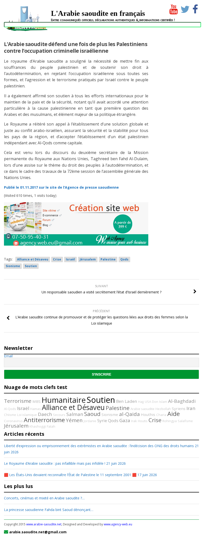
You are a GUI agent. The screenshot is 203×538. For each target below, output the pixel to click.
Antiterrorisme (44, 420)
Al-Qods (10, 409)
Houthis (148, 414)
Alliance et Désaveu (32, 259)
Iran (190, 408)
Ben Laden (126, 401)
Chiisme (10, 414)
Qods (124, 259)
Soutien (31, 266)
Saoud (92, 414)
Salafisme (185, 421)
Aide (173, 414)
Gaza (124, 420)
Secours (59, 414)
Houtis (143, 421)
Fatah (51, 426)
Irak (134, 421)
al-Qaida (129, 413)
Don (155, 401)
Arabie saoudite (142, 409)
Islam (163, 401)
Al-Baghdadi (182, 401)
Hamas (35, 409)
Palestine (108, 259)
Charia (161, 414)
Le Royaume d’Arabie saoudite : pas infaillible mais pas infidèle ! (54, 463)
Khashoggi (37, 426)
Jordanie (90, 421)
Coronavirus (13, 421)
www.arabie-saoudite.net (43, 524)
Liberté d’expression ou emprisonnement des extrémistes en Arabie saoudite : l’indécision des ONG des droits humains (99, 445)
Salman (74, 414)
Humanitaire (64, 400)
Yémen (74, 420)
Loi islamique (27, 414)
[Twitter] (184, 8)
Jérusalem (88, 259)
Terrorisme (17, 400)
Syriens (178, 408)
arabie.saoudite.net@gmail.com (38, 532)
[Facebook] (195, 8)
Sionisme (13, 266)
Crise (57, 259)
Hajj (141, 401)
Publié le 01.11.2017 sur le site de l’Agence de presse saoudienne (61, 187)
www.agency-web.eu (118, 524)
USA (148, 401)
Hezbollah (163, 409)
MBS (36, 401)
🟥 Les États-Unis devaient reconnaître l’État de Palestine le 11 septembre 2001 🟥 (70, 474)
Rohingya (169, 421)
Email (8, 356)
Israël (70, 259)
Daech (45, 414)
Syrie (102, 420)
